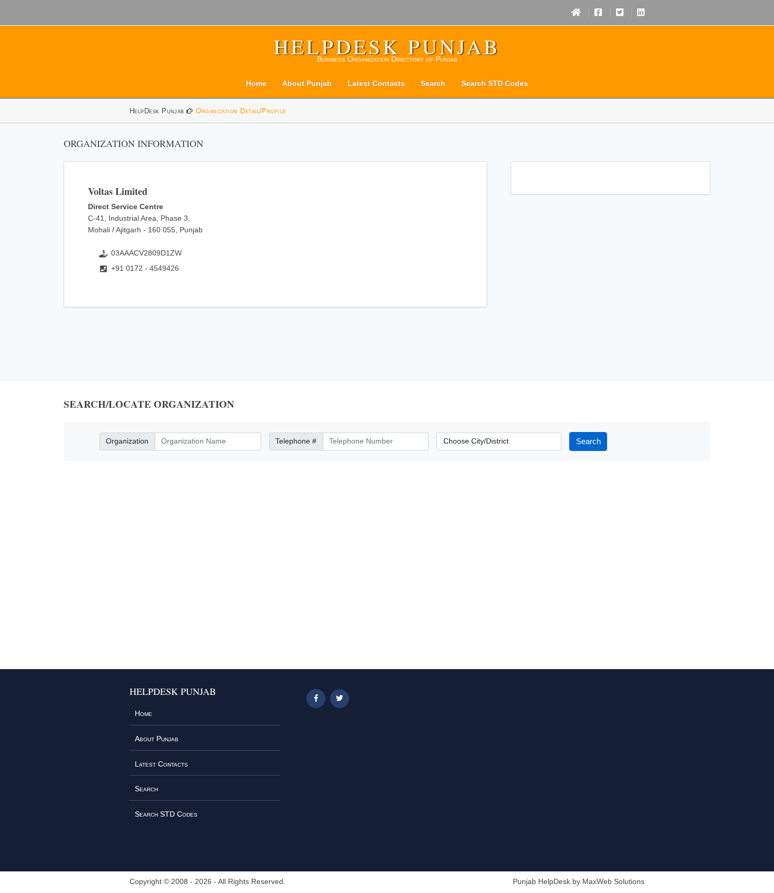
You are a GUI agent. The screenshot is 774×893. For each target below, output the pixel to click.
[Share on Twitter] (339, 698)
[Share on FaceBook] (315, 698)
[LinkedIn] (640, 12)
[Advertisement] (387, 571)
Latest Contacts (376, 83)
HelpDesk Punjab (387, 46)
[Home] (576, 12)
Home (256, 83)
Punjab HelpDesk (541, 882)
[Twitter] (619, 12)
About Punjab (307, 83)
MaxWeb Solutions (613, 882)
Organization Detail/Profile (241, 111)
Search (433, 83)
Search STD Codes (494, 83)
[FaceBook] (598, 12)
